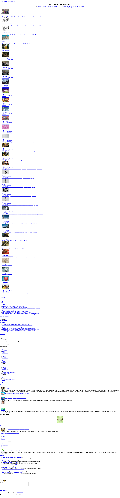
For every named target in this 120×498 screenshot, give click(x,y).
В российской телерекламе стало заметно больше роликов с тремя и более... (17, 393)
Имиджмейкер (4, 368)
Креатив (2, 322)
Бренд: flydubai (6, 51)
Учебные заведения (5, 376)
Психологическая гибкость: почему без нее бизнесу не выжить (18, 429)
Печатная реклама (50, 6)
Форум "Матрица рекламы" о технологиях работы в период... (18, 444)
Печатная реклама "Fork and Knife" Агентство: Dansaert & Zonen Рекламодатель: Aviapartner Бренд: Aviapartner (20, 205)
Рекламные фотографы (6, 370)
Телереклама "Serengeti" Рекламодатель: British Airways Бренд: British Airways (14, 248)
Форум (2, 455)
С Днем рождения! (5, 381)
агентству (57, 7)
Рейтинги (3, 361)
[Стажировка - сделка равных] (3, 404)
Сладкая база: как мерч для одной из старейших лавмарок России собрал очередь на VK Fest (17, 324)
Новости (3, 352)
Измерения (4, 362)
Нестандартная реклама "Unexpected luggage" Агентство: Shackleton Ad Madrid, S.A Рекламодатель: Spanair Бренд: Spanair (21, 257)
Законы (3, 377)
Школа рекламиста (5, 358)
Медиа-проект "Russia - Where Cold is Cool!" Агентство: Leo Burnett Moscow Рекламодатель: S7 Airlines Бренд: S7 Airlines (21, 34)
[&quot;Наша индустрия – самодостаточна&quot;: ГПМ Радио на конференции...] (4, 439)
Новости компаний (5, 353)
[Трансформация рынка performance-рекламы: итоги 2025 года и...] (3, 410)
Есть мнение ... (4, 354)
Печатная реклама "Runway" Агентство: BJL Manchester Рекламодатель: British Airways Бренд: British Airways (19, 232)
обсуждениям (73, 7)
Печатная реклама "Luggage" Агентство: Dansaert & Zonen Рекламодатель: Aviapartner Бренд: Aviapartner (19, 196)
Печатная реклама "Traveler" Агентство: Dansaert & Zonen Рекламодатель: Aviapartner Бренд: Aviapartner (18, 187)
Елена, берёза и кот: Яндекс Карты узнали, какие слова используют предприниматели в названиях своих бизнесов (20, 313)
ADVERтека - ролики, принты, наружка (8, 372)
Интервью (4, 357)
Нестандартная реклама (74, 6)
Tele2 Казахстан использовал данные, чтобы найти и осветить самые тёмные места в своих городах (18, 325)
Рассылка (2, 334)
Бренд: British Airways (5, 239)
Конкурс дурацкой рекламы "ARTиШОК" (9, 379)
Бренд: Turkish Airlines (6, 283)
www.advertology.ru (20, 492)
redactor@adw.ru (18, 493)
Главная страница (5, 349)
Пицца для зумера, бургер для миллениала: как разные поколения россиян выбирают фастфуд (17, 309)
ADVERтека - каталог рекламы (8, 1)
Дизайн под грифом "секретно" (13, 433)
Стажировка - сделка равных (10, 402)
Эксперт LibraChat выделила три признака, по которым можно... (15, 398)
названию (53, 7)
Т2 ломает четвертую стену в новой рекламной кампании (11, 331)
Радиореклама (44, 6)
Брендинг (3, 364)
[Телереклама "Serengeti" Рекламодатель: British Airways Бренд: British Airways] (5, 245)
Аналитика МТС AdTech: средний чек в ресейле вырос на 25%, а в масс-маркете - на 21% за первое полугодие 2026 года (21, 308)
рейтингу (69, 7)
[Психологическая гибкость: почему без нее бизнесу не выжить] (3, 430)
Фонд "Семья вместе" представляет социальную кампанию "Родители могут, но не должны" (17, 327)
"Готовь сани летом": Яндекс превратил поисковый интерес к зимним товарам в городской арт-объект (18, 328)
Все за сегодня (4, 350)
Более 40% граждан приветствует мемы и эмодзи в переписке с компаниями (14, 306)
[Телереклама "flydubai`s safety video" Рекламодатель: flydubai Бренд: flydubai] (5, 48)
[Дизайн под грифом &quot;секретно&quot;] (4, 433)
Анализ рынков (4, 304)
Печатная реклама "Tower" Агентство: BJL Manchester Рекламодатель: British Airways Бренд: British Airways (19, 223)
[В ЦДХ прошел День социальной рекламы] (3, 451)
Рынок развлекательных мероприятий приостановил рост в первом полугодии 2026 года (16, 312)
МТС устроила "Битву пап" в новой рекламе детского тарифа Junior (13, 326)
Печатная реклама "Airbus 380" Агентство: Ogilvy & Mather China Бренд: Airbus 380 (15, 266)
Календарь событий (5, 375)
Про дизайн (4, 367)
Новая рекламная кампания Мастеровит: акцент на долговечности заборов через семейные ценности (18, 330)
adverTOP (3, 351)
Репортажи (4, 356)
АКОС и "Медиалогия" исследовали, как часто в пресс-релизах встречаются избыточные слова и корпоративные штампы (21, 314)
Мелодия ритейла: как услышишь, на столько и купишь (14, 388)
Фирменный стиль (67, 6)
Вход (1, 490)
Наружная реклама (56, 6)
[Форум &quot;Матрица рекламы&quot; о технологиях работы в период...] (4, 446)
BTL (3, 365)
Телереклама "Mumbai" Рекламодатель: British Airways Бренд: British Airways (14, 240)
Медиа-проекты (81, 6)
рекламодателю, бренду (63, 7)
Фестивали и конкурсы (6, 373)
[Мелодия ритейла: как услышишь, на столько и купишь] (3, 389)
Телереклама (40, 6)
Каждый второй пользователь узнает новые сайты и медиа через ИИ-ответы (14, 307)
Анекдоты (4, 382)
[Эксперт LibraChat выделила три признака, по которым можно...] (3, 399)
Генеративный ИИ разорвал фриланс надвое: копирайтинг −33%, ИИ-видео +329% (15, 311)
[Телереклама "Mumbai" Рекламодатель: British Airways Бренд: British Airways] (5, 237)
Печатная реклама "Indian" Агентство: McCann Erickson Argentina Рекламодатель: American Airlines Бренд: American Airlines (22, 151)
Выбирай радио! (5, 369)
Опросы (3, 380)
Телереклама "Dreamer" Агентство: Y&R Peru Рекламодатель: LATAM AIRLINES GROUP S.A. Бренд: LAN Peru (20, 43)
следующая (4, 297)
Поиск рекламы (4, 316)
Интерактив (62, 6)
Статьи (3, 355)
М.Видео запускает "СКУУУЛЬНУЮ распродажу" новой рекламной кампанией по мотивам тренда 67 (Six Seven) (20, 329)
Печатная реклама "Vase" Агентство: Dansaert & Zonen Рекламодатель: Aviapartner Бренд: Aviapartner (18, 178)
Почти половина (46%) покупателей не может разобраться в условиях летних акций (15, 310)
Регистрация (5, 490)
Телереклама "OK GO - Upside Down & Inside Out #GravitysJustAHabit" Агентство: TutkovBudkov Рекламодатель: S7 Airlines (22, 16)
